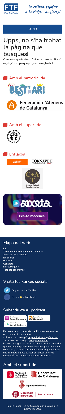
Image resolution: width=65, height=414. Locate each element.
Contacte (8, 263)
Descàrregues (11, 266)
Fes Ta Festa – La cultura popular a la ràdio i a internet (32, 407)
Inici (5, 248)
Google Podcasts (38, 340)
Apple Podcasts (37, 337)
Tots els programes (14, 269)
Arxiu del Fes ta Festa (15, 254)
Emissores (8, 257)
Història (7, 260)
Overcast (53, 337)
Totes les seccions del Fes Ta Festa (23, 251)
